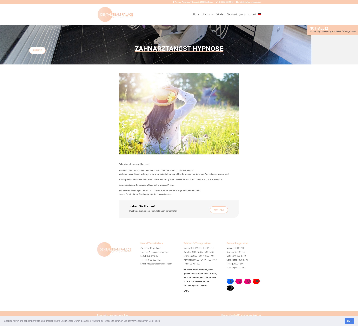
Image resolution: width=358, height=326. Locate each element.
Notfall (317, 28)
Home (196, 14)
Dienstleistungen (235, 14)
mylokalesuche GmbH (119, 315)
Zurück (37, 50)
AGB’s (186, 291)
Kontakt (252, 14)
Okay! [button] (349, 321)
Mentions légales (229, 315)
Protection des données (249, 315)
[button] (161, 321)
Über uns (206, 14)
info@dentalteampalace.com (249, 2)
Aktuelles (220, 14)
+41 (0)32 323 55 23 (225, 2)
